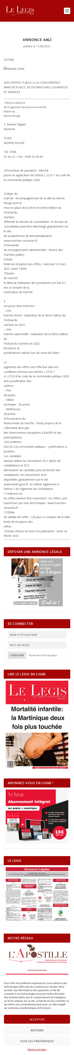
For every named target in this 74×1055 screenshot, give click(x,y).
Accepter (37, 1019)
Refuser (37, 1030)
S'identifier (17, 655)
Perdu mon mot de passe (43, 655)
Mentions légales (37, 1049)
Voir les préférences (37, 1041)
